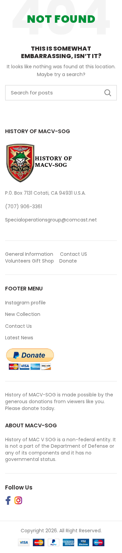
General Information (29, 254)
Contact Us (18, 326)
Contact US (73, 254)
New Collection (22, 314)
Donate (68, 260)
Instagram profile (25, 302)
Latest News (19, 337)
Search (107, 93)
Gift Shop (43, 260)
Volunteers (17, 260)
